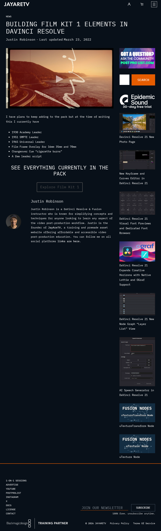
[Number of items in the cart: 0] (141, 4)
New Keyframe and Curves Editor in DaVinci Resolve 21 (133, 178)
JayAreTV (54, 227)
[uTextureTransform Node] (137, 413)
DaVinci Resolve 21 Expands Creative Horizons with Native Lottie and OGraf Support (135, 275)
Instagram (12, 497)
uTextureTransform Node (136, 426)
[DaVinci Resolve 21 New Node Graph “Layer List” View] (137, 305)
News (8, 16)
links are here (69, 241)
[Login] (129, 4)
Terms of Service (144, 523)
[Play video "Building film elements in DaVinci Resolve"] (59, 78)
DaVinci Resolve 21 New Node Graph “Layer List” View (136, 323)
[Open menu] (154, 4)
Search (143, 80)
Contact (11, 513)
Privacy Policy (119, 523)
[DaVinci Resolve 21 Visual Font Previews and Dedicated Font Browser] (137, 203)
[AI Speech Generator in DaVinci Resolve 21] (137, 362)
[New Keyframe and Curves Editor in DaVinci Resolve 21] (137, 160)
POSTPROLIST (13, 492)
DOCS (8, 505)
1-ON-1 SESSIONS (16, 480)
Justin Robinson (20, 39)
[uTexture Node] (137, 444)
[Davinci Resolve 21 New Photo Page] (137, 124)
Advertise (12, 484)
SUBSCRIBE (143, 507)
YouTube (11, 488)
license (11, 509)
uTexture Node (129, 457)
